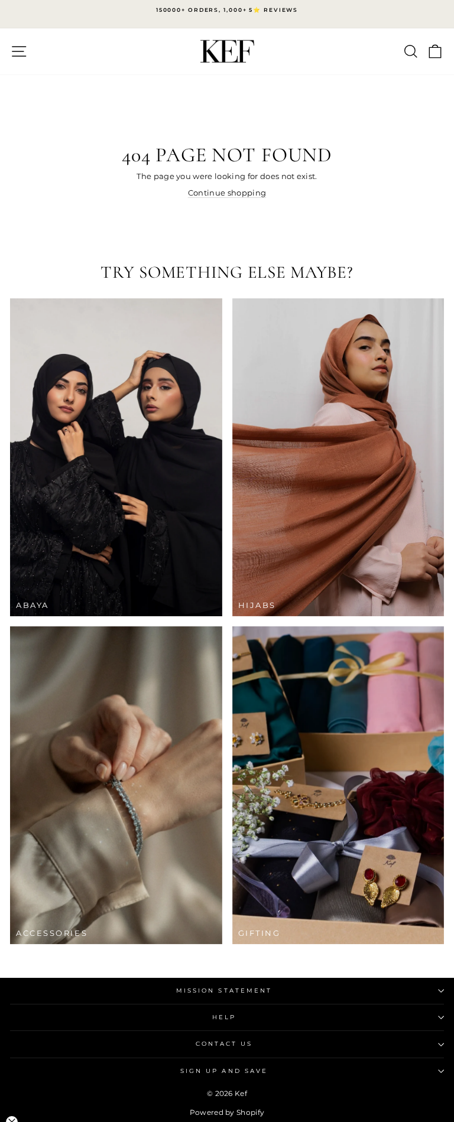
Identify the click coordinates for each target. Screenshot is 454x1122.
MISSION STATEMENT (224, 990)
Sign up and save (224, 1071)
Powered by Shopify (227, 1112)
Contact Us (224, 1044)
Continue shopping (227, 192)
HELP (224, 1017)
